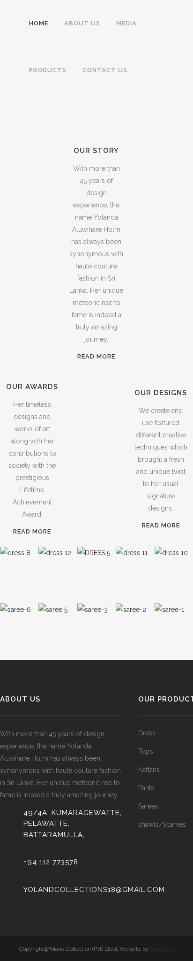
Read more (96, 356)
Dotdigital (162, 949)
